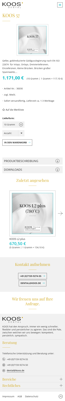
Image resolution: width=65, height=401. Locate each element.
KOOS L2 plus (17, 239)
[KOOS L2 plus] (32, 213)
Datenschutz (31, 396)
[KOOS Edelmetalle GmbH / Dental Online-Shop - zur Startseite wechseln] (12, 320)
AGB (20, 396)
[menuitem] (59, 4)
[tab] (32, 161)
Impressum (8, 396)
